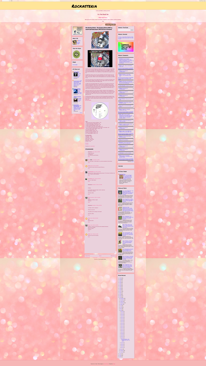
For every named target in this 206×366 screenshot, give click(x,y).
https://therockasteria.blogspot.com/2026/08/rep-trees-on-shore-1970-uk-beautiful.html (125, 68)
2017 (120, 291)
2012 (120, 353)
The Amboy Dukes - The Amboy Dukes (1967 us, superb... (125, 340)
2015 (120, 294)
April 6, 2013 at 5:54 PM (97, 171)
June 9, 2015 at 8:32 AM (94, 218)
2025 (120, 279)
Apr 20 (122, 320)
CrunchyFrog (90, 178)
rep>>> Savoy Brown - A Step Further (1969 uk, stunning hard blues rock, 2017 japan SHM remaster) (128, 200)
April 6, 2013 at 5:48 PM (94, 165)
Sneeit (133, 161)
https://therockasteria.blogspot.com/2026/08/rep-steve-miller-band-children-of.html (125, 134)
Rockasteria (84, 6)
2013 (120, 297)
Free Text (86, 143)
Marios (89, 159)
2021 (120, 285)
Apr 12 (122, 329)
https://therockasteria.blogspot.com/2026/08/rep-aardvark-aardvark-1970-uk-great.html (125, 112)
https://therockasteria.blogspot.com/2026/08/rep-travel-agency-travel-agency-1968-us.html (125, 78)
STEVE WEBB (75, 64)
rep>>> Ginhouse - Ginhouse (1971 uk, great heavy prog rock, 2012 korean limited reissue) (127, 242)
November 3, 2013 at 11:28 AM (95, 197)
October (121, 301)
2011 (120, 355)
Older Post (113, 255)
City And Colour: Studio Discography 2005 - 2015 (80, 91)
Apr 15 (122, 324)
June (121, 307)
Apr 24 (122, 317)
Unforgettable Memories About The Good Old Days (77, 105)
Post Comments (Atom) (102, 259)
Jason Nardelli (88, 100)
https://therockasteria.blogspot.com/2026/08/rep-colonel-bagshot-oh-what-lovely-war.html (125, 159)
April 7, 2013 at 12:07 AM (97, 178)
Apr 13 (122, 327)
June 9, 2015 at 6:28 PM (94, 225)
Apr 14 (122, 326)
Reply (89, 156)
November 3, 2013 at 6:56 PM (97, 205)
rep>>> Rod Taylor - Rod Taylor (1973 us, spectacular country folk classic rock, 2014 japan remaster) (128, 257)
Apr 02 (122, 345)
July (121, 305)
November (122, 299)
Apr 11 (122, 330)
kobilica (89, 165)
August (121, 304)
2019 (120, 288)
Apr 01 (122, 347)
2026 (120, 278)
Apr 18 (122, 323)
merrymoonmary (106, 363)
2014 (120, 295)
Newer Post (87, 255)
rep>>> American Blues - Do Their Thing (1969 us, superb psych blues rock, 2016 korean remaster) (128, 234)
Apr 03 (122, 344)
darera (89, 218)
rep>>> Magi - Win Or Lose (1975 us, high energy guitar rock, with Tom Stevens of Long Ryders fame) (128, 226)
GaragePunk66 (90, 171)
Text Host (86, 144)
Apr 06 (122, 337)
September (122, 302)
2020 (120, 286)
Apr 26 (122, 314)
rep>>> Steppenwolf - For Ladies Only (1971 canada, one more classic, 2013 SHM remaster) (128, 217)
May (121, 308)
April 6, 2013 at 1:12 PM (95, 159)
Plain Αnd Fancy (122, 174)
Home (100, 255)
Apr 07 (122, 336)
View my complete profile (78, 43)
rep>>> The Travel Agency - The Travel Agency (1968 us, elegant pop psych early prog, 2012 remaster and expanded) (127, 177)
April (121, 310)
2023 (120, 282)
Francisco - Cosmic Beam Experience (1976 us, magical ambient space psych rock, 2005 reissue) (125, 38)
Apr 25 (122, 315)
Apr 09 (122, 333)
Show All (81, 112)
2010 (120, 356)
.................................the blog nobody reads (77, 81)
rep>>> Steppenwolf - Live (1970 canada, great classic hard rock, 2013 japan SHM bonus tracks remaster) (127, 266)
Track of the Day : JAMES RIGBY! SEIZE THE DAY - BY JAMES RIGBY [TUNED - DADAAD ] (77, 84)
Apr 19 (122, 321)
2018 (120, 289)
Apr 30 (122, 311)
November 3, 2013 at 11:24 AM (97, 184)
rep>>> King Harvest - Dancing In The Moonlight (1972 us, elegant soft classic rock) (128, 250)
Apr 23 (122, 318)
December (122, 298)
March (121, 349)
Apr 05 (122, 342)
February (122, 350)
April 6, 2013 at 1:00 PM (96, 151)
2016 (120, 292)
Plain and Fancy (103, 17)
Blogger (114, 363)
